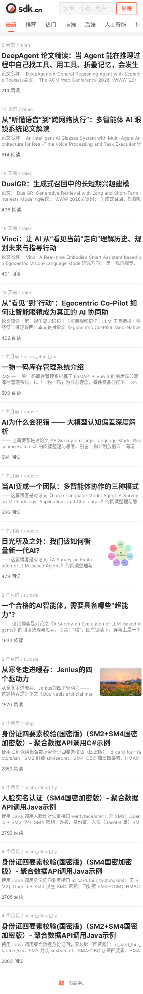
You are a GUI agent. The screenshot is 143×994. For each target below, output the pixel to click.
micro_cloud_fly (40, 356)
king (29, 723)
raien (24, 45)
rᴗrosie (31, 411)
